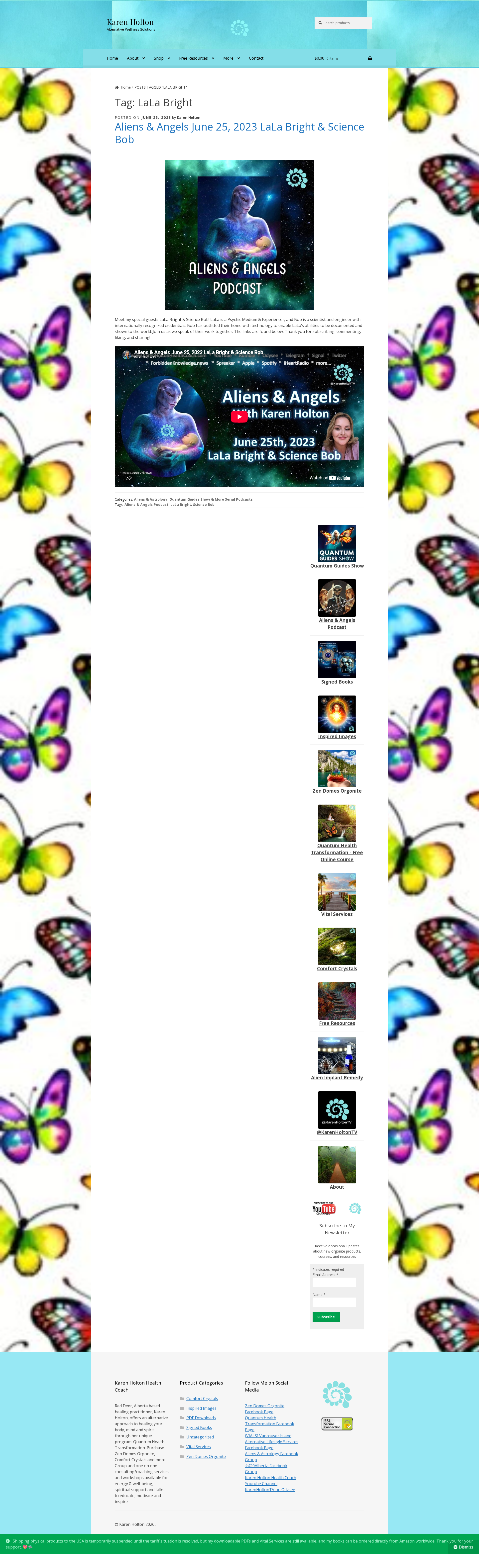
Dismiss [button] (466, 1547)
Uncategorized (200, 1437)
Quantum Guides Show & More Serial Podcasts (211, 499)
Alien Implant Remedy (337, 1077)
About (132, 58)
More (228, 58)
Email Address (325, 1274)
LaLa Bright (180, 504)
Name (319, 1294)
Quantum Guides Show (337, 566)
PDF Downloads (201, 1417)
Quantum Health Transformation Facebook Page (269, 1423)
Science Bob (204, 504)
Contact (256, 58)
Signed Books (337, 682)
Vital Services (337, 914)
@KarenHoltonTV (337, 1132)
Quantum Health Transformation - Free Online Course (337, 852)
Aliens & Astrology (150, 499)
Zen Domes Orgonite (337, 791)
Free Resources (193, 58)
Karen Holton (130, 21)
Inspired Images (337, 736)
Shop (159, 58)
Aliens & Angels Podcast (146, 504)
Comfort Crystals (337, 968)
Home (112, 58)
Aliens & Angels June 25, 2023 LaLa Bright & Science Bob (239, 132)
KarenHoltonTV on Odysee (270, 1489)
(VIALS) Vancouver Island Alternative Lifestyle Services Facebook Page (271, 1441)
